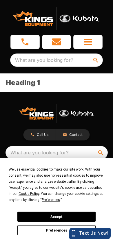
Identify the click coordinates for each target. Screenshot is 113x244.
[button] (25, 42)
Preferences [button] (51, 200)
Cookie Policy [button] (29, 194)
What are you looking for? (44, 60)
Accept (56, 217)
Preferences (56, 230)
